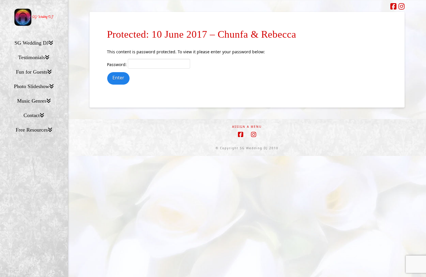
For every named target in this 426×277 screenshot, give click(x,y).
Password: (117, 64)
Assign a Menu (247, 127)
